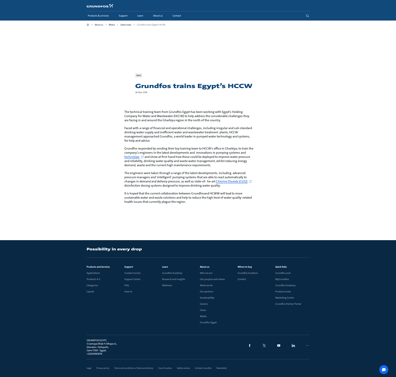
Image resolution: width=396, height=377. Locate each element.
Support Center (132, 279)
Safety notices (183, 368)
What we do (206, 285)
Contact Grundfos (203, 368)
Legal (89, 368)
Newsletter (222, 368)
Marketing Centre (284, 297)
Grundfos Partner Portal (288, 303)
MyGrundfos (282, 279)
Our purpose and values (212, 279)
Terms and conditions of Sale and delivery (133, 368)
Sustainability (207, 297)
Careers (204, 303)
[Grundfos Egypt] (88, 25)
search (307, 16)
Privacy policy (102, 368)
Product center (283, 291)
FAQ (126, 285)
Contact (242, 279)
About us (204, 266)
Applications (93, 273)
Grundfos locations (248, 273)
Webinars (167, 285)
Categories (92, 285)
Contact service (132, 273)
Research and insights (173, 279)
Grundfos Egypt (208, 322)
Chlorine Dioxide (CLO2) (232, 181)
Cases (203, 310)
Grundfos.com (283, 273)
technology (132, 157)
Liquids (90, 291)
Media (203, 316)
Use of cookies (165, 368)
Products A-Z (93, 279)
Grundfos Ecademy (172, 273)
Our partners (206, 291)
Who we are (206, 273)
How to (128, 291)
